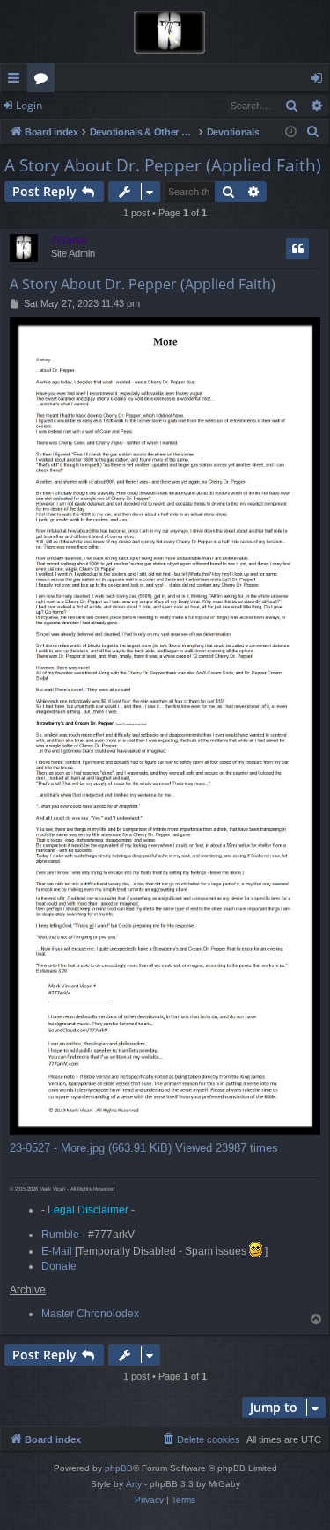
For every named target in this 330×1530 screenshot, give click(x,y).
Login (29, 105)
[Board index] (165, 31)
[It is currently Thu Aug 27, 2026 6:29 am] (291, 132)
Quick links (17, 80)
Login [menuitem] (320, 80)
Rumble (60, 1234)
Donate (59, 1266)
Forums (44, 80)
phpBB (119, 1468)
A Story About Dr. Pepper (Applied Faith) (162, 165)
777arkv (68, 240)
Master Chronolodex (90, 1314)
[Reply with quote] (297, 248)
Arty (134, 1484)
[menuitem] (313, 132)
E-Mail (56, 1251)
